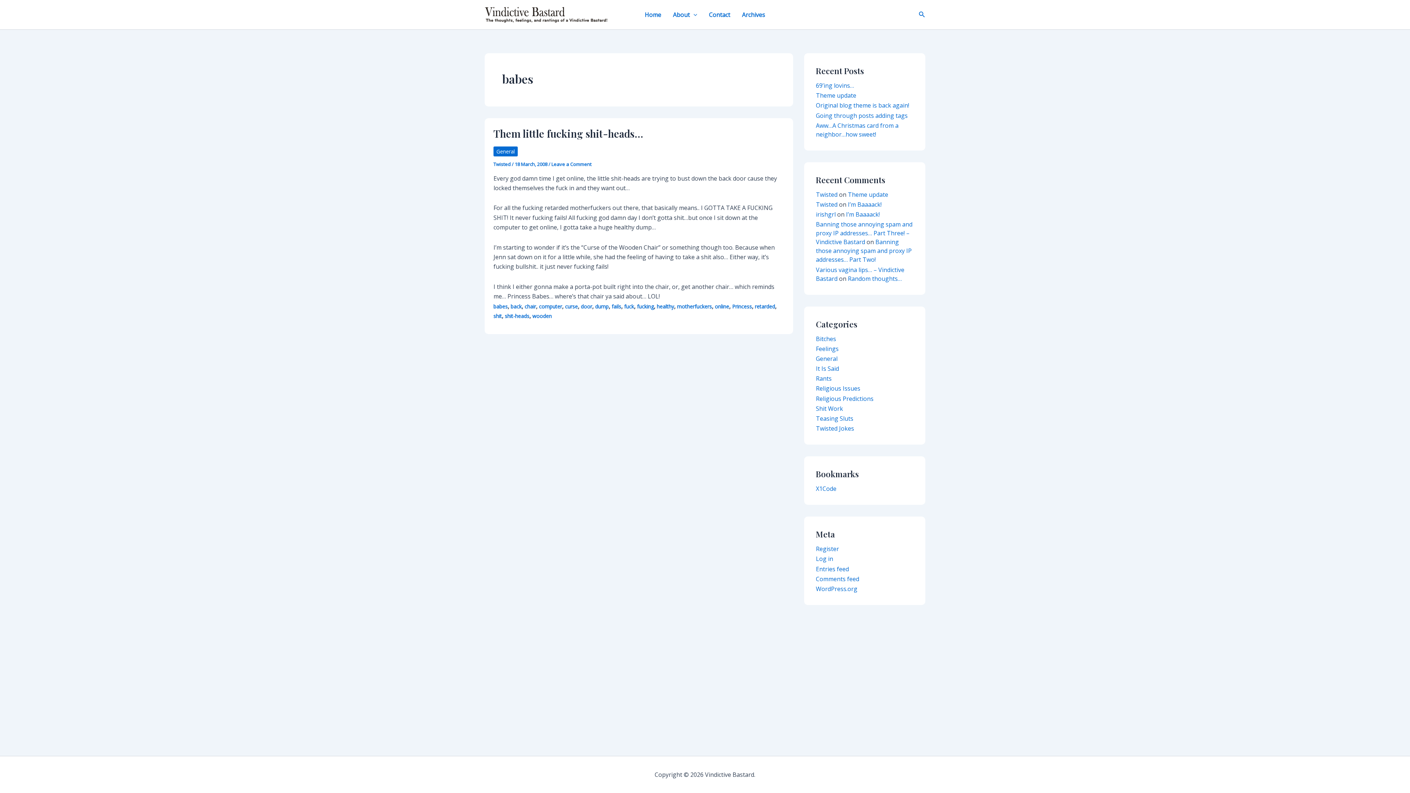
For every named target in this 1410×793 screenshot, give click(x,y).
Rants (824, 378)
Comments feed (837, 579)
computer (550, 306)
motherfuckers (694, 306)
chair (530, 306)
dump (602, 306)
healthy (665, 306)
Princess (742, 306)
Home (653, 15)
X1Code (826, 489)
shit (498, 315)
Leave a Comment (572, 164)
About (681, 15)
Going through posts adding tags (862, 116)
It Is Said (827, 369)
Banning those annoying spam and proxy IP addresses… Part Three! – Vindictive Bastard (864, 233)
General (505, 151)
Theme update (836, 95)
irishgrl (826, 214)
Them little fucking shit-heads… (568, 133)
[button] (693, 14)
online (722, 306)
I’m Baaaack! (865, 204)
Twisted (827, 195)
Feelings (827, 349)
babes (501, 306)
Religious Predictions (845, 399)
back (516, 306)
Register (827, 549)
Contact (719, 15)
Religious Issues (838, 388)
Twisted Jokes (835, 428)
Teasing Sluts (834, 418)
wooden (542, 315)
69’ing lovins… (835, 86)
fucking (645, 306)
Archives (753, 15)
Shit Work (829, 409)
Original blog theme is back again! (862, 105)
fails (616, 306)
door (586, 306)
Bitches (826, 339)
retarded (765, 306)
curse (571, 306)
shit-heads (517, 315)
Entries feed (832, 569)
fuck (629, 306)
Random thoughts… (875, 279)
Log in (824, 559)
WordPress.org (836, 589)
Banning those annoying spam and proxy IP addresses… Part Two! (864, 251)
